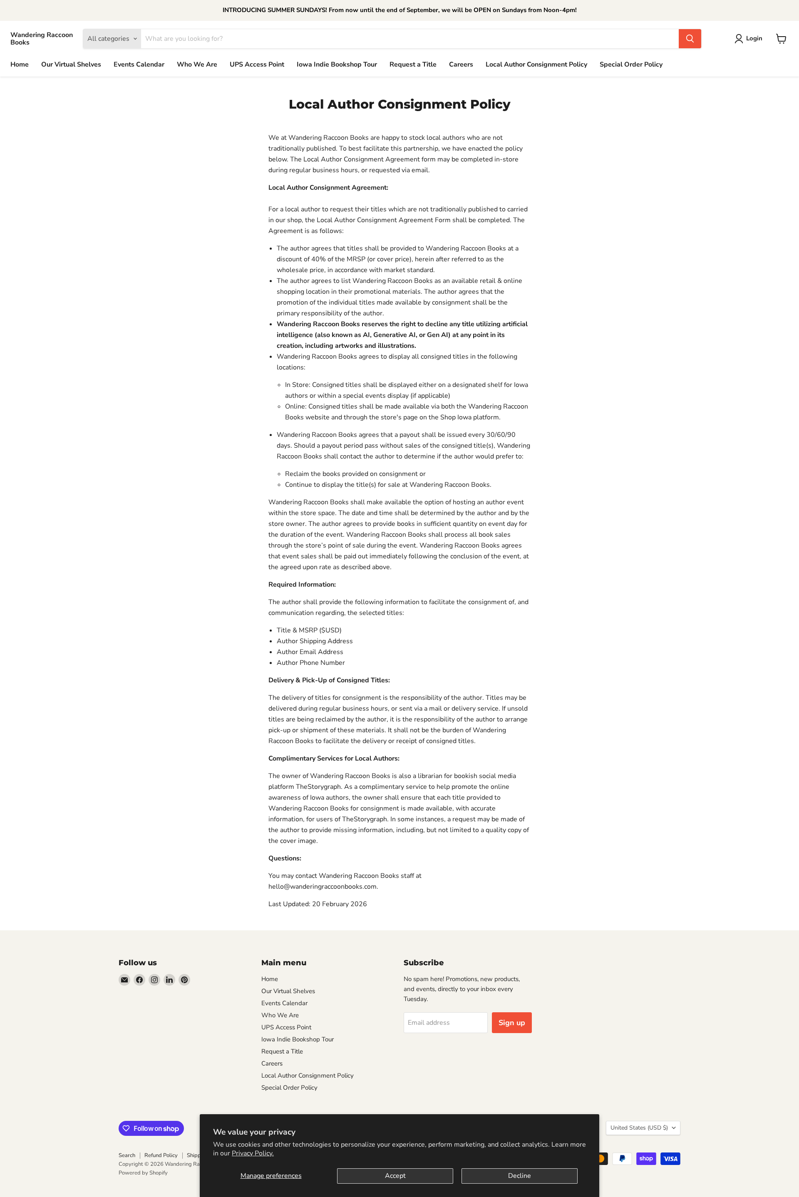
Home (19, 64)
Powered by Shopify (143, 1173)
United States (639, 1128)
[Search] (690, 38)
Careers (461, 64)
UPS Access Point (257, 64)
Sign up (512, 1023)
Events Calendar (139, 64)
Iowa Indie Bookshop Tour (337, 64)
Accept (395, 1175)
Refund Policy (161, 1155)
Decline (519, 1175)
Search (127, 1155)
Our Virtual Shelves (71, 64)
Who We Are (197, 64)
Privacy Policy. (253, 1153)
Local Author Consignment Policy (536, 64)
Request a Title (413, 64)
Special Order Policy (631, 64)
